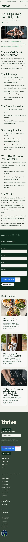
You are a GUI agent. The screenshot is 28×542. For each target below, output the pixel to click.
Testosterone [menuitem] (5, 490)
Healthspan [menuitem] (4, 493)
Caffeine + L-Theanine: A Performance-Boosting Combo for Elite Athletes (13, 392)
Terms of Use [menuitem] (4, 524)
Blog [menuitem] (2, 507)
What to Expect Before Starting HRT (12, 355)
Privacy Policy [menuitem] (5, 521)
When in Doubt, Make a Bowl (10, 320)
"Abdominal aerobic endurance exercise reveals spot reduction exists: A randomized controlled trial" (13, 44)
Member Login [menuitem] (4, 481)
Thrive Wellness (7, 20)
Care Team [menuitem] (4, 495)
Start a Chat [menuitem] (4, 464)
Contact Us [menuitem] (4, 504)
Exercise (7, 23)
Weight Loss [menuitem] (4, 484)
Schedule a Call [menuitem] (5, 461)
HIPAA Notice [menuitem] (4, 526)
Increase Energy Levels (8, 1)
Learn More (6, 427)
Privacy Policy (14, 442)
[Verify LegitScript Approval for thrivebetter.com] (4, 536)
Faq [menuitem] (2, 510)
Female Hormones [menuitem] (5, 487)
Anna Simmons (9, 329)
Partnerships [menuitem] (4, 512)
